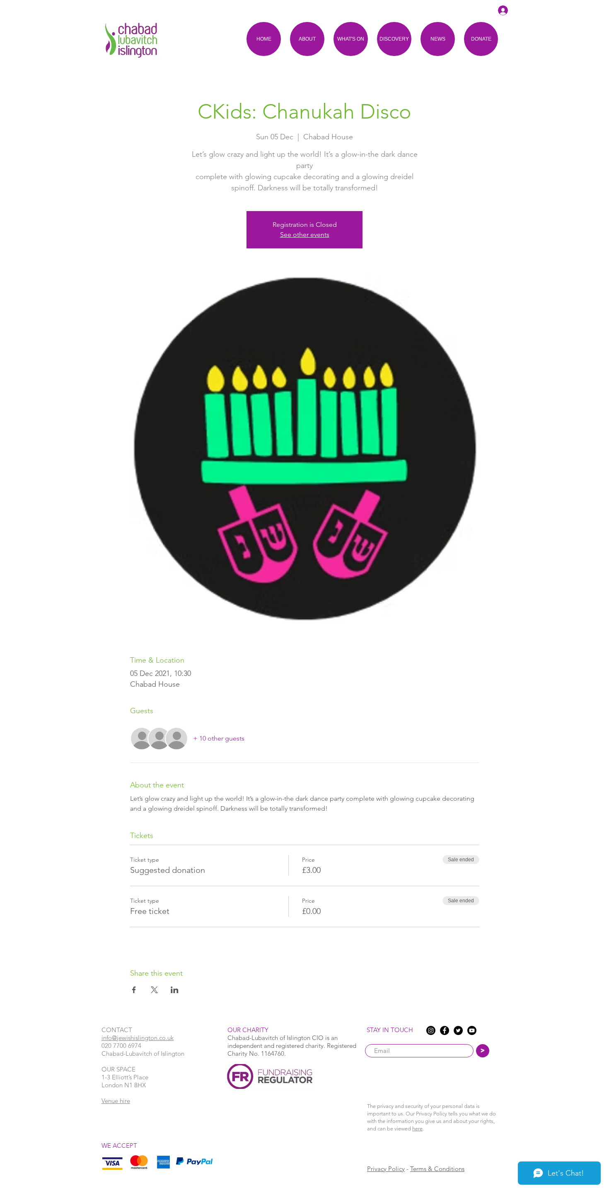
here (417, 1128)
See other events (304, 234)
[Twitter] (458, 1030)
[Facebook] (444, 1030)
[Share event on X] (154, 989)
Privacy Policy (386, 1169)
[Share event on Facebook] (134, 989)
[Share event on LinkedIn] (175, 989)
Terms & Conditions (437, 1169)
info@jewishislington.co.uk (138, 1038)
